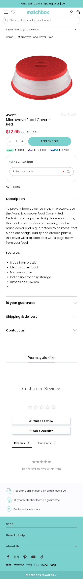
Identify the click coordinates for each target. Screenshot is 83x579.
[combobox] (41, 20)
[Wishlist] (13, 12)
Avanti (11, 115)
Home (9, 37)
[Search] (70, 171)
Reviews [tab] (19, 443)
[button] (41, 575)
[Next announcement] (82, 3)
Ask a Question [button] (43, 430)
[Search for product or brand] (6, 20)
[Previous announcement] (4, 3)
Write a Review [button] (43, 421)
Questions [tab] (44, 443)
